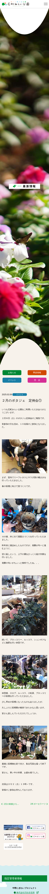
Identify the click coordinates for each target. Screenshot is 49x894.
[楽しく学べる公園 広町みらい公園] (15, 4)
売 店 (37, 380)
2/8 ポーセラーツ (38, 804)
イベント (12, 380)
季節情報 (37, 373)
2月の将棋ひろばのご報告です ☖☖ (12, 804)
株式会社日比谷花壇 (25, 892)
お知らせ (12, 373)
